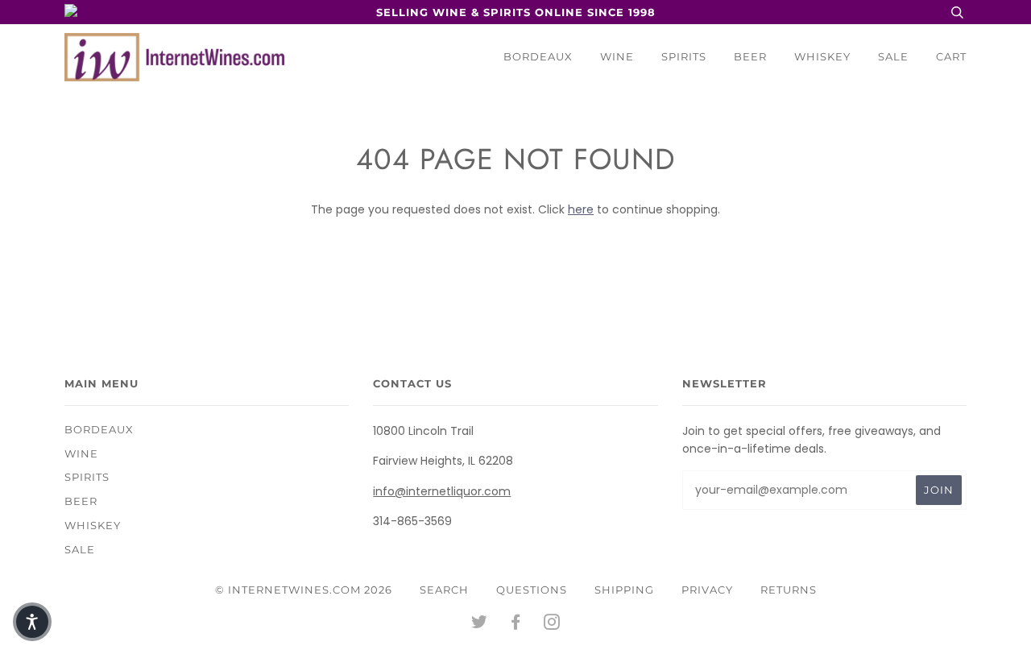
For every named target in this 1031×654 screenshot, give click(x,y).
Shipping (624, 589)
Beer (750, 56)
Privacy (707, 589)
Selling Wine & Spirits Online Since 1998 (516, 12)
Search (444, 589)
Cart (951, 56)
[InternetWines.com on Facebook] (515, 624)
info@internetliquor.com (442, 491)
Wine (617, 56)
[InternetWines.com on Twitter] (479, 624)
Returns (788, 589)
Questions (531, 589)
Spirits (683, 56)
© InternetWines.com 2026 (303, 589)
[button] (32, 621)
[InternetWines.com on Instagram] (552, 624)
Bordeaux (538, 56)
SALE (893, 56)
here (581, 209)
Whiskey (822, 56)
